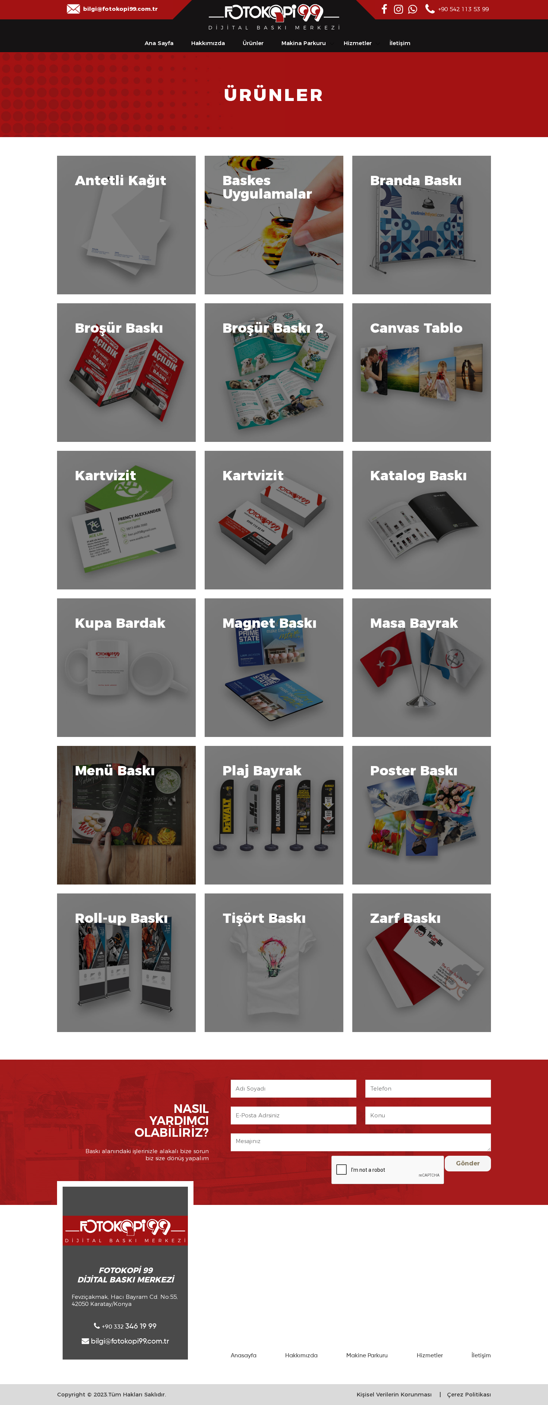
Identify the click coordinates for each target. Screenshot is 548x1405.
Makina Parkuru (303, 43)
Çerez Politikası (469, 1394)
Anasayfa (243, 1356)
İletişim (400, 43)
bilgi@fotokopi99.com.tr (120, 8)
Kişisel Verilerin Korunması (394, 1394)
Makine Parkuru (367, 1356)
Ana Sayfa (159, 43)
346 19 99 (129, 1326)
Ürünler (253, 43)
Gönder (468, 1163)
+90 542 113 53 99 (463, 9)
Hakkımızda (208, 43)
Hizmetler (358, 43)
